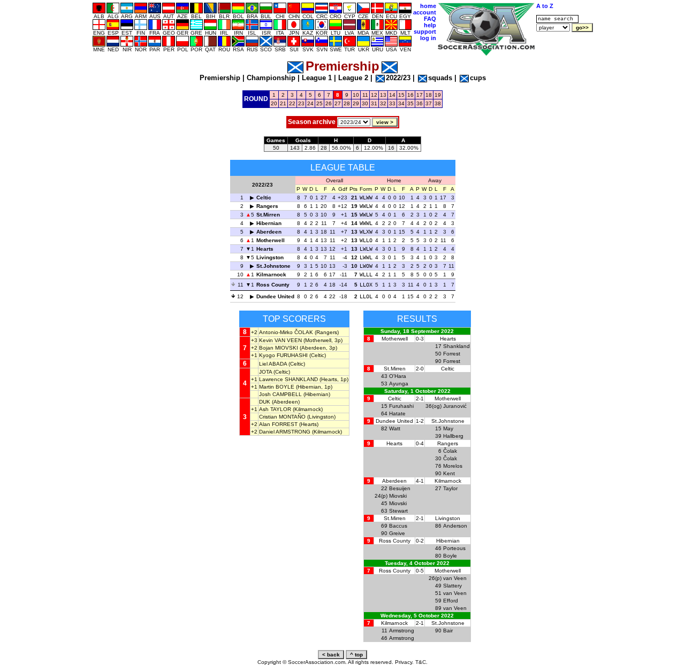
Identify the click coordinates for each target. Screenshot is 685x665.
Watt (394, 428)
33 (392, 103)
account (424, 12)
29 (356, 103)
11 (365, 95)
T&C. (421, 662)
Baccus (398, 526)
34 (401, 103)
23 (301, 103)
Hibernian (268, 223)
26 (328, 103)
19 (438, 95)
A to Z (544, 6)
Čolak (450, 451)
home (428, 6)
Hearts (264, 249)
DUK (264, 402)
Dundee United (275, 296)
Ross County (273, 285)
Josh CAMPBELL (280, 394)
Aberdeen (268, 232)
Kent (449, 473)
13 (383, 95)
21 (283, 103)
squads (440, 78)
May (448, 428)
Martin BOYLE (276, 387)
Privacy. (404, 662)
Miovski (398, 496)
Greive (397, 533)
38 (438, 103)
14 (392, 95)
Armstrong (401, 630)
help (430, 25)
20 (274, 103)
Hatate (397, 413)
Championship (271, 78)
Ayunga (398, 383)
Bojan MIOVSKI (278, 348)
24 (310, 103)
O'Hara (397, 376)
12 (374, 95)
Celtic (263, 197)
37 (428, 103)
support (425, 31)
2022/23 (398, 78)
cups (478, 78)
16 (410, 95)
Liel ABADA (273, 364)
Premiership (220, 78)
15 (401, 95)
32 (383, 103)
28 (347, 103)
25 (319, 103)
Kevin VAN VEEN (280, 340)
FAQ (430, 19)
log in (428, 38)
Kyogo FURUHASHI (283, 355)
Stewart (398, 511)
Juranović (455, 406)
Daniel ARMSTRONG (284, 432)
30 (365, 103)
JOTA (265, 372)
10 (356, 95)
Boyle (450, 556)
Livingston (270, 257)
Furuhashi (401, 406)
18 (428, 95)
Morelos (452, 466)
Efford (450, 601)
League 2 (353, 78)
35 (410, 103)
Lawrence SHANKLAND (288, 379)
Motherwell (270, 240)
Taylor (450, 488)
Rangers (267, 206)
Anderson (455, 526)
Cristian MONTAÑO (282, 417)
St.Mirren (268, 215)
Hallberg (453, 436)
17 (419, 95)
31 (374, 103)
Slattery (452, 586)
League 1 (317, 78)
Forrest (451, 354)
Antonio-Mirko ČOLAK (286, 332)
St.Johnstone (273, 266)
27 (337, 103)
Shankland (456, 346)
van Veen (455, 578)
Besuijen (399, 488)
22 (292, 103)
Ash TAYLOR (275, 409)
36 (419, 103)
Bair (448, 630)
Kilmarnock (271, 274)
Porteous (454, 548)
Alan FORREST (278, 424)
